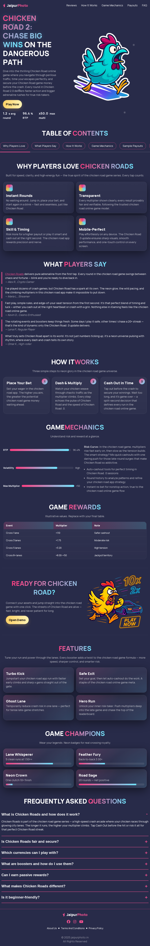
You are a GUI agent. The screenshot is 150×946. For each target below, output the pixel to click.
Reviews (71, 5)
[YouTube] (81, 922)
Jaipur (17, 5)
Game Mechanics (112, 5)
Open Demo (17, 620)
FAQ (144, 5)
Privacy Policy (96, 928)
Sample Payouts (133, 146)
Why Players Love (14, 146)
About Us (52, 928)
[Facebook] (68, 922)
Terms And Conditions (73, 928)
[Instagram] (74, 922)
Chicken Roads (14, 274)
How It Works (89, 5)
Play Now (12, 104)
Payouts (132, 5)
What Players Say (45, 146)
